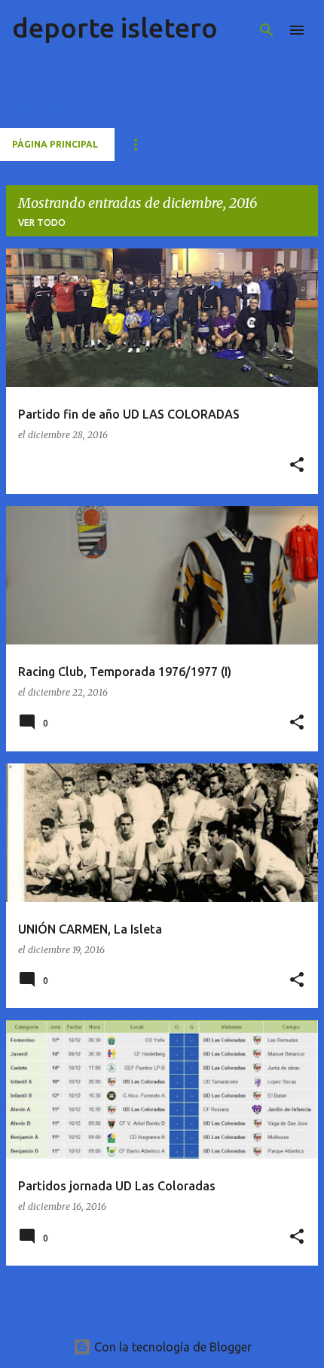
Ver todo (42, 222)
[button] (297, 465)
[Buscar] (267, 30)
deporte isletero (115, 27)
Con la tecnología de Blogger (171, 1347)
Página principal (55, 144)
